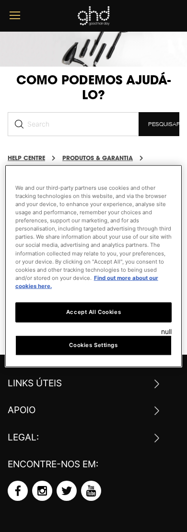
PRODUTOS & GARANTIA (97, 158)
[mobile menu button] (15, 15)
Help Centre (26, 158)
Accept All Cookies (93, 311)
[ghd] (93, 21)
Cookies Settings (93, 344)
